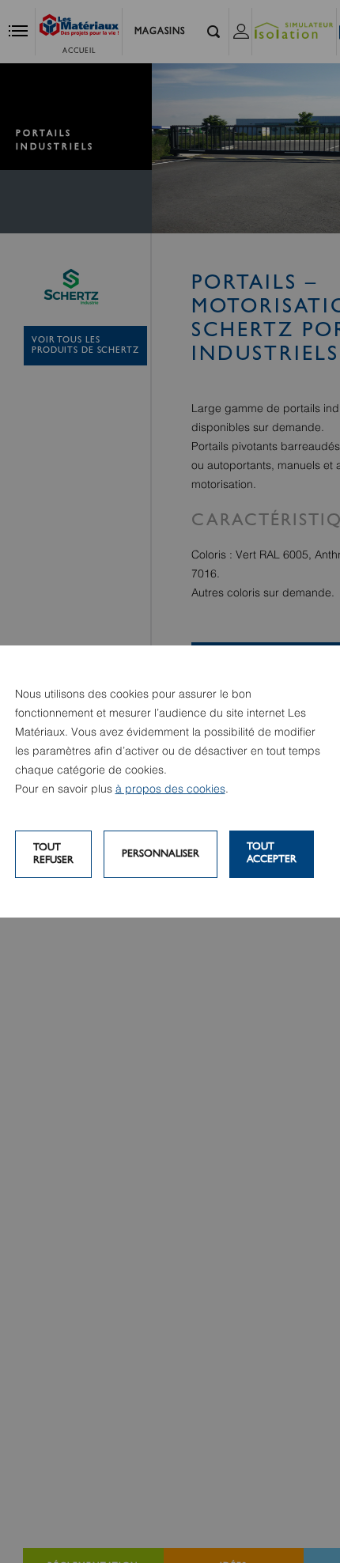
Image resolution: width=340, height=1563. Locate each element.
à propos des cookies (170, 789)
